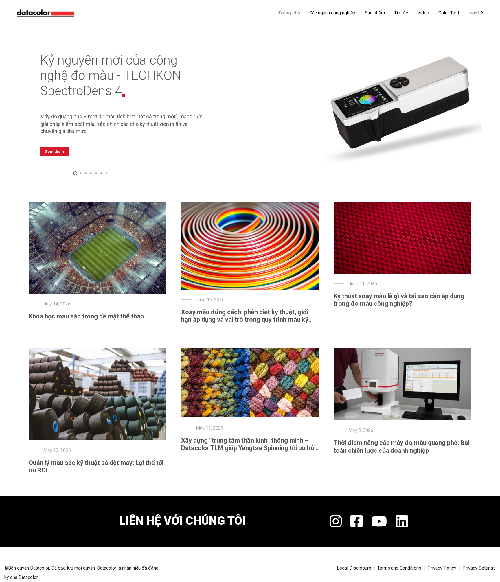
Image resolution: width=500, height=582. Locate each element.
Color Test (448, 13)
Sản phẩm (375, 13)
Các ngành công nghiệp (332, 13)
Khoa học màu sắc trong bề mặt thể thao (86, 316)
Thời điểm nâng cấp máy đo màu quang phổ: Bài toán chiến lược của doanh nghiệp (401, 446)
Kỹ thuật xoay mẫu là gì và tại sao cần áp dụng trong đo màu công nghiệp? (399, 299)
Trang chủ (289, 13)
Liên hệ (475, 13)
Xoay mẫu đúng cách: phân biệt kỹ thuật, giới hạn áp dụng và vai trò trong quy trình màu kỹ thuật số (244, 316)
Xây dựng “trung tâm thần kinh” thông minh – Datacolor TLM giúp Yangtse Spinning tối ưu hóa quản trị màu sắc (249, 444)
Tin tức (401, 13)
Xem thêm (54, 151)
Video (423, 13)
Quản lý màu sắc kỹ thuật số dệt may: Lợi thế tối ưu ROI (96, 466)
